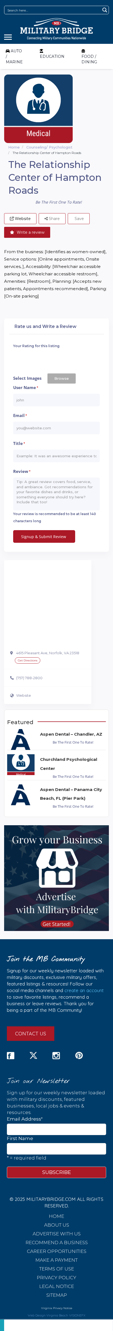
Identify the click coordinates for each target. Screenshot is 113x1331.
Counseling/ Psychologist (49, 147)
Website (23, 695)
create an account (84, 990)
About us (56, 1225)
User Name (25, 387)
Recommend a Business (57, 1242)
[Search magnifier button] (105, 10)
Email (20, 415)
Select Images (27, 378)
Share (54, 218)
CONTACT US (30, 1033)
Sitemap (56, 1295)
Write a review (30, 232)
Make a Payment (56, 1260)
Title (19, 443)
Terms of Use (56, 1269)
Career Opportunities (56, 1251)
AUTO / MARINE (14, 56)
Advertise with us (57, 1233)
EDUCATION (52, 56)
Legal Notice (56, 1286)
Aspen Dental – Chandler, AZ (71, 734)
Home (14, 147)
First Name (20, 1138)
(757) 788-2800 (29, 678)
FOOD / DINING (89, 59)
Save (79, 218)
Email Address (25, 1119)
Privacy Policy (56, 1277)
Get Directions (27, 660)
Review (21, 471)
